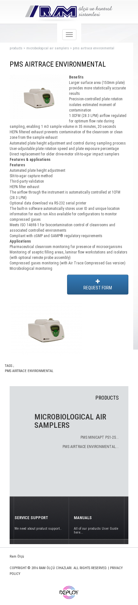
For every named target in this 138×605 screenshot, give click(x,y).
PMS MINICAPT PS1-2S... (100, 437)
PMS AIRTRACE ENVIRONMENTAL (29, 371)
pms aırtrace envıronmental (93, 48)
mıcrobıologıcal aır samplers (47, 48)
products (16, 48)
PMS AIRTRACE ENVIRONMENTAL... (91, 446)
